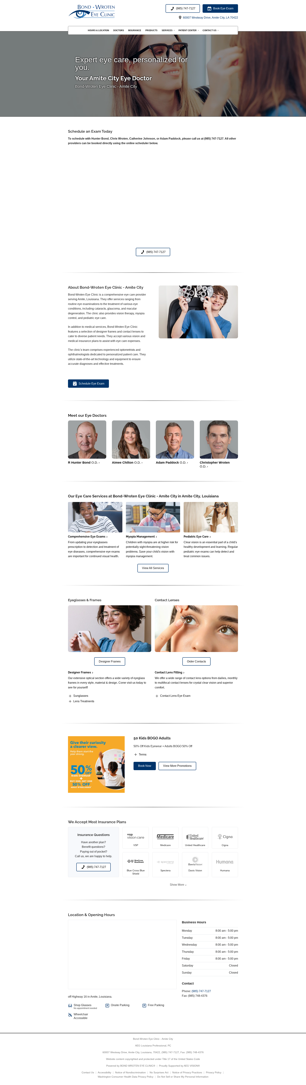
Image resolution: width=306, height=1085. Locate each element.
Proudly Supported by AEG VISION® (179, 1065)
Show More (177, 884)
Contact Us (209, 30)
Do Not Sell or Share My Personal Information (182, 1076)
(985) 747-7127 (201, 991)
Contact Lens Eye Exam (175, 695)
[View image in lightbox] (198, 337)
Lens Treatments (83, 701)
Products (151, 30)
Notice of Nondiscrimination (130, 1072)
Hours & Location (98, 30)
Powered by (130, 1065)
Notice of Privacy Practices (187, 1072)
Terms (142, 754)
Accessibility (104, 1072)
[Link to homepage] (100, 12)
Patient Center (187, 30)
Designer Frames (79, 672)
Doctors (118, 30)
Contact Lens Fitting (168, 672)
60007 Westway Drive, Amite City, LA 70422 (210, 17)
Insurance (134, 30)
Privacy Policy (213, 1072)
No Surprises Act (159, 1072)
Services (167, 30)
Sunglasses (80, 695)
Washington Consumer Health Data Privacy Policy (125, 1076)
